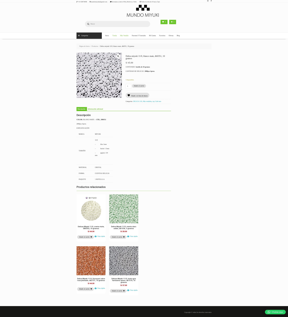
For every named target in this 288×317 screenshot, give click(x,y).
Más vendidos (147, 101)
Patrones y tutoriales (139, 35)
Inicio (107, 35)
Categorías (84, 35)
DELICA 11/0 (137, 101)
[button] (118, 56)
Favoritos (162, 35)
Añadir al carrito (139, 86)
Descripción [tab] (81, 109)
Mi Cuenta (152, 35)
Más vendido (124, 35)
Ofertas (171, 35)
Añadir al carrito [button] (84, 237)
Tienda (114, 35)
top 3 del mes (157, 101)
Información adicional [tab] (95, 109)
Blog (178, 35)
